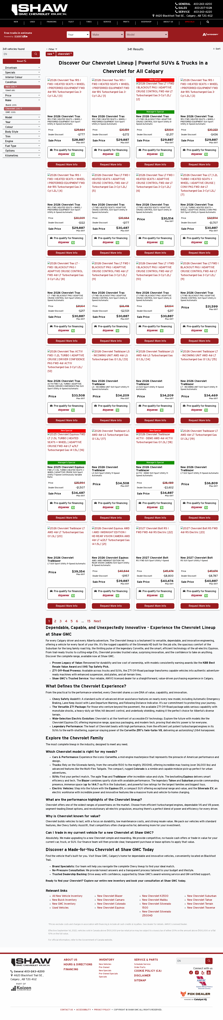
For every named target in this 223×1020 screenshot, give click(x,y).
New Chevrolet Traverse (201, 907)
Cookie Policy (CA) (147, 971)
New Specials (105, 971)
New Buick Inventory (64, 900)
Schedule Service (142, 964)
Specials (103, 977)
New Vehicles (105, 964)
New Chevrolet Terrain (200, 904)
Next (97, 621)
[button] (16, 22)
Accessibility (83, 1010)
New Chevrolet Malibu (155, 900)
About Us (70, 959)
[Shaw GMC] (39, 9)
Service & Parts (146, 959)
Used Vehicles (60, 907)
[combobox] (78, 34)
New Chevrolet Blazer (109, 896)
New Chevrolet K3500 (155, 896)
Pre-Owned (104, 967)
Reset (20, 61)
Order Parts (139, 967)
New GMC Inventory (64, 904)
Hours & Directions (78, 964)
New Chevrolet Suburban (201, 896)
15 (88, 621)
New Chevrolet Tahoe (199, 900)
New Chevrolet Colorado (111, 904)
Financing (71, 969)
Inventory (106, 959)
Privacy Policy (102, 1010)
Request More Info (66, 164)
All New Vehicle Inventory (67, 896)
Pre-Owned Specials (108, 974)
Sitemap (140, 980)
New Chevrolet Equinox (111, 907)
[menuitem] (22, 87)
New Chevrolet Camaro (110, 900)
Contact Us (66, 1010)
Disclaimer (142, 975)
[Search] (36, 54)
